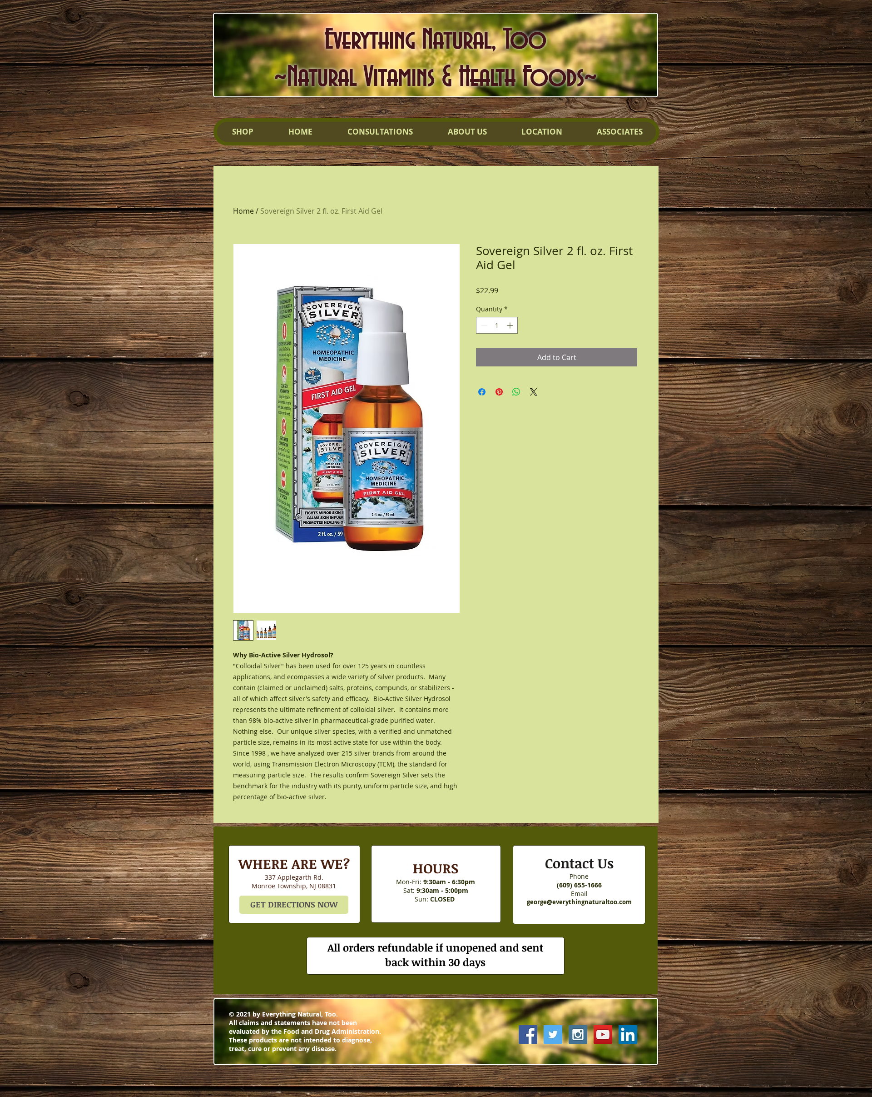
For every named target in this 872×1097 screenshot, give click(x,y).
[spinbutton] (497, 325)
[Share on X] (533, 391)
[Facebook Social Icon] (528, 1034)
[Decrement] (483, 325)
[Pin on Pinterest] (499, 391)
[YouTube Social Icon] (603, 1034)
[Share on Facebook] (481, 391)
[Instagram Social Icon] (578, 1034)
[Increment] (510, 325)
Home (243, 211)
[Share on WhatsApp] (516, 391)
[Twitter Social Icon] (553, 1034)
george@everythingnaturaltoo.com (579, 902)
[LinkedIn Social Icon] (628, 1034)
